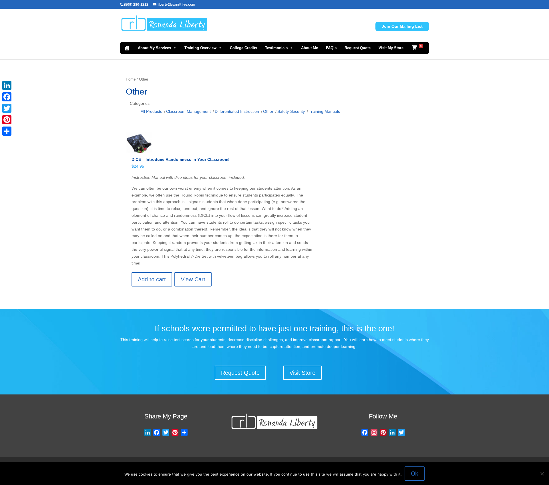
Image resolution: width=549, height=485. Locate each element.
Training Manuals (324, 111)
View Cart (193, 279)
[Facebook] (7, 97)
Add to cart (152, 279)
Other (268, 111)
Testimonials (276, 48)
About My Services (154, 48)
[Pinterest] (7, 119)
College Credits (243, 48)
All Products (151, 111)
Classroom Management (188, 111)
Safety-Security (291, 111)
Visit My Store (391, 48)
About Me (309, 48)
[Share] (7, 131)
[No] (542, 473)
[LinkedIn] (7, 85)
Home (131, 79)
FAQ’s (331, 48)
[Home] (127, 48)
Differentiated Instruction (237, 111)
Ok (414, 473)
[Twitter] (7, 108)
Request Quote (358, 48)
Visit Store (302, 373)
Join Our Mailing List (402, 26)
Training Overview (200, 48)
